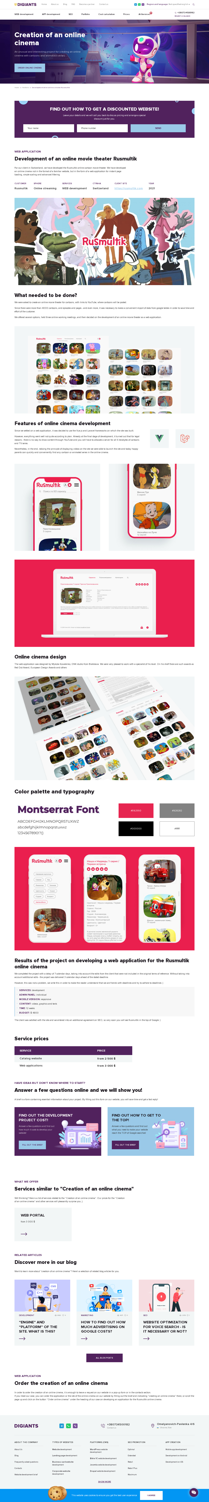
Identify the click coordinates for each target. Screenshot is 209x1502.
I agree (151, 1495)
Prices (126, 14)
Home (44, 4)
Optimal (131, 1449)
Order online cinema (30, 68)
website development (99, 1451)
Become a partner (87, 4)
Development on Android (176, 1455)
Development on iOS (174, 1462)
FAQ (73, 4)
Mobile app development (176, 1449)
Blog (65, 4)
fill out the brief (32, 1145)
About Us (18, 1449)
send (158, 128)
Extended (132, 1455)
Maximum (132, 1474)
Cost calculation (106, 14)
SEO (71, 14)
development (62, 1449)
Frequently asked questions (26, 1462)
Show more (104, 1482)
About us (55, 4)
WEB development (23, 14)
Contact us (103, 4)
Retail (130, 1462)
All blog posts (104, 1358)
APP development (51, 14)
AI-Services (144, 14)
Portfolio (85, 14)
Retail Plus (132, 1468)
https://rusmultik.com (129, 188)
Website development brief (26, 1474)
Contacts (18, 1468)
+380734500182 (118, 1424)
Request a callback (182, 16)
